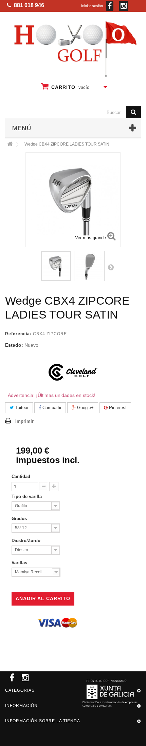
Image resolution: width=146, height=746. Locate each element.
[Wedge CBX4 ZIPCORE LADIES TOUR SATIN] (56, 266)
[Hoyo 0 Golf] (74, 48)
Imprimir (24, 421)
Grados (20, 518)
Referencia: (18, 333)
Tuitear (21, 407)
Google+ (85, 407)
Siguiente (110, 267)
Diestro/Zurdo (27, 540)
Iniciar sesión (92, 6)
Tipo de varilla (27, 496)
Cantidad (21, 476)
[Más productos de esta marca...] (73, 372)
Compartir (51, 407)
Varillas (20, 562)
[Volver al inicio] (9, 144)
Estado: (14, 345)
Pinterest (117, 407)
